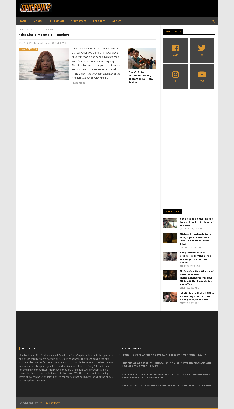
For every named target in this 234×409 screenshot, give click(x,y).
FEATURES (99, 21)
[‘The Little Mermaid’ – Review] (44, 64)
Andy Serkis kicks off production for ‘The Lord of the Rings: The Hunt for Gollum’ (196, 257)
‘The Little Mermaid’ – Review (44, 34)
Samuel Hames (43, 43)
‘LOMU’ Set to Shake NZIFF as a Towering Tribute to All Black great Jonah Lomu (197, 296)
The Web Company (49, 402)
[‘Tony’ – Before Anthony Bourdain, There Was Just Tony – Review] (142, 58)
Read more (79, 83)
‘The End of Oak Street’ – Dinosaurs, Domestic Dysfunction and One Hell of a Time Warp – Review (166, 364)
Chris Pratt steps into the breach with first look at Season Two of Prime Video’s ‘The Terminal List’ (167, 375)
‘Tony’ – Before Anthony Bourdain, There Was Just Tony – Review (141, 77)
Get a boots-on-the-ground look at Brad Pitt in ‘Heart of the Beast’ (197, 222)
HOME (23, 21)
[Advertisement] (152, 7)
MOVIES (38, 21)
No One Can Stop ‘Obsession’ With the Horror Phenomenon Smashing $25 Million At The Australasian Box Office (197, 277)
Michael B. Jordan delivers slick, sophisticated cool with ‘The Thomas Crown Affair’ (195, 239)
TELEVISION (57, 21)
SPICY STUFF (78, 21)
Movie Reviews (28, 49)
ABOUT (116, 21)
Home (22, 29)
